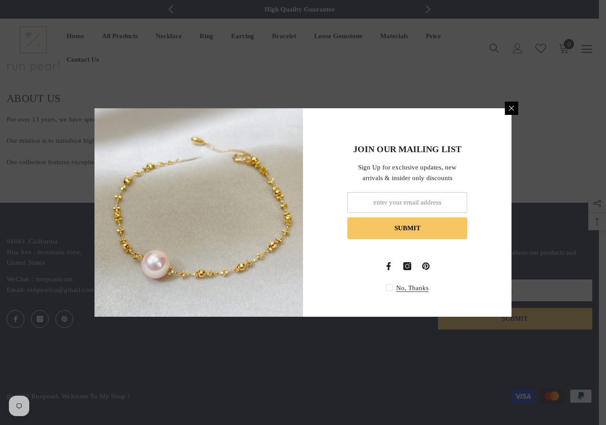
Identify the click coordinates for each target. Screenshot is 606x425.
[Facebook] (388, 266)
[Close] (511, 108)
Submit (407, 228)
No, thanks (412, 287)
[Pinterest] (426, 266)
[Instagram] (407, 266)
